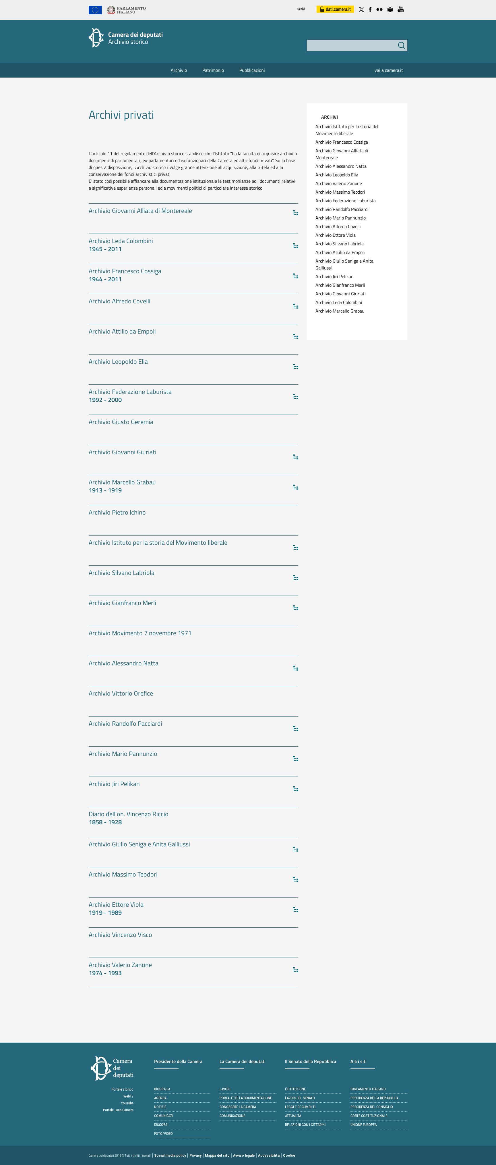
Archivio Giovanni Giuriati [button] (122, 452)
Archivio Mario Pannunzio (340, 217)
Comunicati (163, 1116)
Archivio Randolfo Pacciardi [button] (125, 723)
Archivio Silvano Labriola (339, 243)
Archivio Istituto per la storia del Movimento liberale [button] (158, 542)
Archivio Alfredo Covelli (338, 226)
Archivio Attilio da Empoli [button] (122, 331)
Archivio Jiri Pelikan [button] (114, 784)
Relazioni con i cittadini (305, 1124)
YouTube (127, 1103)
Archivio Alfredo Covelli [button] (119, 301)
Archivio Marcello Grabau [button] (122, 486)
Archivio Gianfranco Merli (340, 285)
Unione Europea (363, 1124)
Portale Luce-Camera (118, 1110)
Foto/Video (163, 1133)
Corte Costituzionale (368, 1116)
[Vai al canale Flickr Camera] (379, 8)
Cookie (289, 1156)
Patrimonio (213, 70)
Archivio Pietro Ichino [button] (117, 512)
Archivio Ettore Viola (335, 235)
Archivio (179, 70)
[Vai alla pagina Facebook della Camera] (370, 8)
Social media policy (170, 1156)
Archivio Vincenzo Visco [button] (120, 935)
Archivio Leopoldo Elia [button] (118, 361)
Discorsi (161, 1124)
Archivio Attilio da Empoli (340, 252)
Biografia (162, 1089)
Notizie (160, 1107)
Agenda (160, 1098)
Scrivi (301, 9)
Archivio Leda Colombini (338, 302)
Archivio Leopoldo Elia (336, 174)
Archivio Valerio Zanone (338, 183)
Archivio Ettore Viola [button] (116, 908)
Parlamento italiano (368, 1089)
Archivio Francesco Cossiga (341, 141)
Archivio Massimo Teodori (340, 191)
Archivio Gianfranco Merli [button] (122, 603)
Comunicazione (232, 1116)
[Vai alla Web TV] (390, 8)
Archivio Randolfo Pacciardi (342, 209)
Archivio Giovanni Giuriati (340, 293)
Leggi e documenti (300, 1107)
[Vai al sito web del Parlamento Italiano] (126, 9)
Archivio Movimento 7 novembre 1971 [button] (140, 633)
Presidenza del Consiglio (371, 1107)
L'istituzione (295, 1089)
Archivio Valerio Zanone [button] (120, 969)
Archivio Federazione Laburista (345, 200)
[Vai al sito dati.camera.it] (335, 8)
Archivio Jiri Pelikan (334, 276)
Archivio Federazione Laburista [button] (130, 396)
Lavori (225, 1089)
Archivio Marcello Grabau (340, 310)
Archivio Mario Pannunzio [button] (123, 754)
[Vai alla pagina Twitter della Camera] (361, 8)
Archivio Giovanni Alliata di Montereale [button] (140, 211)
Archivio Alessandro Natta (341, 166)
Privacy (195, 1156)
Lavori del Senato (300, 1098)
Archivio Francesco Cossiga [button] (125, 275)
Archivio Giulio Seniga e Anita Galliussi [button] (139, 844)
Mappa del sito (217, 1156)
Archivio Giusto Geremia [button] (121, 422)
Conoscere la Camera (238, 1107)
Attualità (293, 1116)
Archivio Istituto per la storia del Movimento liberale (346, 130)
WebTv (128, 1096)
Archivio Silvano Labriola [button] (121, 573)
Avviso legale (244, 1156)
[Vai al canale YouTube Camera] (401, 8)
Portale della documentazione (246, 1098)
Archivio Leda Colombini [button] (121, 245)
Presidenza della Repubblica (374, 1098)
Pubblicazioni (252, 70)
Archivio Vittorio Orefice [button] (121, 693)
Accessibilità (269, 1156)
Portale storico (122, 1089)
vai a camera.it (389, 70)
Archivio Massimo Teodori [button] (123, 874)
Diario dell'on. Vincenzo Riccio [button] (128, 818)
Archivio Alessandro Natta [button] (123, 663)
